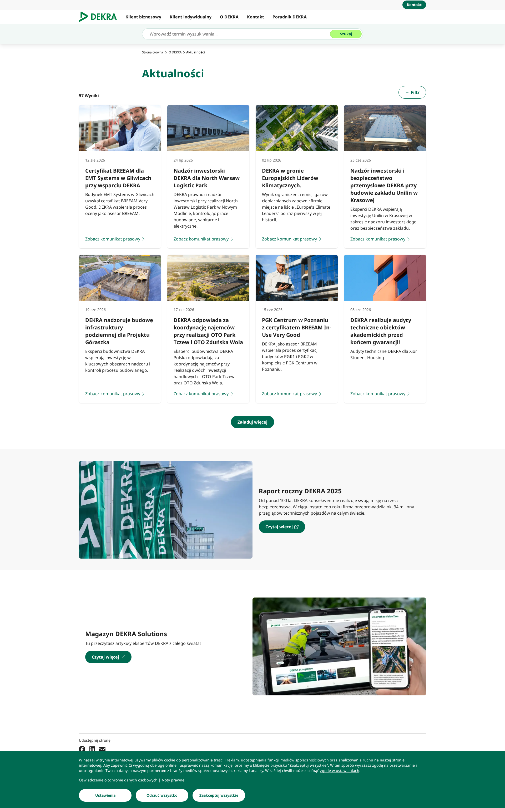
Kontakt (255, 17)
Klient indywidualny (190, 17)
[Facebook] (82, 749)
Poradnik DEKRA (289, 17)
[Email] (102, 749)
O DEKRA (229, 17)
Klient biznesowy (143, 17)
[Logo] (100, 16)
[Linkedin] (92, 749)
